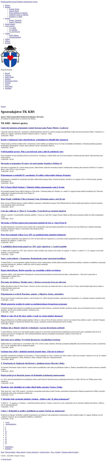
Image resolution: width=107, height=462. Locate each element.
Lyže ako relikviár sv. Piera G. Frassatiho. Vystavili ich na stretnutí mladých (33, 211)
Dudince (8, 79)
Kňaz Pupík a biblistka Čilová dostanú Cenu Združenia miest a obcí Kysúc (33, 199)
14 (6, 439)
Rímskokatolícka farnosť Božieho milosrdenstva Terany (19, 2)
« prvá (7, 422)
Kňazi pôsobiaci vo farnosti (18, 13)
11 (6, 433)
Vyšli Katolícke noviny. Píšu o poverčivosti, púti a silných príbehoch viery (32, 152)
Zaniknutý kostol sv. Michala (18, 15)
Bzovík (7, 73)
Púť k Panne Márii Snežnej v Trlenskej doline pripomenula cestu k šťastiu (32, 187)
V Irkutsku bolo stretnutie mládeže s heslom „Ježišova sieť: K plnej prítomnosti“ (35, 399)
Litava (7, 85)
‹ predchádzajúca (10, 424)
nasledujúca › (9, 447)
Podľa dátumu (14, 35)
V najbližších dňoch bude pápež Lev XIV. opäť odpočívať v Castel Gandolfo (34, 246)
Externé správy (45, 452)
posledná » (8, 449)
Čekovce (8, 75)
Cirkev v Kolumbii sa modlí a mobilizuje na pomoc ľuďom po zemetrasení (33, 411)
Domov (3, 106)
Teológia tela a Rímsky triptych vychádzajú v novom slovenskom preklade (33, 328)
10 (6, 432)
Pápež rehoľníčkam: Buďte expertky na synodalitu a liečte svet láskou (31, 270)
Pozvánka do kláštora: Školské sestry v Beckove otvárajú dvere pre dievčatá (33, 282)
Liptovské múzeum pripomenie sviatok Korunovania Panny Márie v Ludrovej (34, 128)
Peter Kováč (7, 459)
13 (6, 437)
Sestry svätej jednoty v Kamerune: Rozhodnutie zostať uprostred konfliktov (33, 258)
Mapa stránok (20, 452)
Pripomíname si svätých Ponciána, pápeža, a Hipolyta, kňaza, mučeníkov (32, 294)
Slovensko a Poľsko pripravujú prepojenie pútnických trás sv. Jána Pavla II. (34, 223)
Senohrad (8, 88)
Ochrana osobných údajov (70, 452)
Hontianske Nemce (11, 81)
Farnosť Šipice (14, 11)
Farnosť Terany (14, 9)
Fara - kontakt (55, 452)
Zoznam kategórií (15, 37)
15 (6, 441)
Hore (2, 452)
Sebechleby (9, 86)
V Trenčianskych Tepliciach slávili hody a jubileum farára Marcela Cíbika (32, 363)
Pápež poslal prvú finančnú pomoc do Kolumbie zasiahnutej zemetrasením (33, 375)
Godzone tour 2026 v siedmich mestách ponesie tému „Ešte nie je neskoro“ (32, 351)
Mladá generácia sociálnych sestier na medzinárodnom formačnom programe (34, 304)
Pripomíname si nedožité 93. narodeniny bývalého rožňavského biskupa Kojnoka (36, 175)
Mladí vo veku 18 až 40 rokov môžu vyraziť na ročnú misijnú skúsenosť (32, 316)
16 (6, 443)
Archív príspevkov (32, 452)
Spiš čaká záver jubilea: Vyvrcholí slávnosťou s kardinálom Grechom (30, 340)
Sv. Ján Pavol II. (14, 32)
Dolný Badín (9, 77)
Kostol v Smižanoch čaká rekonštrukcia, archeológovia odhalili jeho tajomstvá (34, 140)
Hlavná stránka (10, 452)
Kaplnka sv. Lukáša (15, 16)
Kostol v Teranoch (15, 20)
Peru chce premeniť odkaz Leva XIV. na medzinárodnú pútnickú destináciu (33, 235)
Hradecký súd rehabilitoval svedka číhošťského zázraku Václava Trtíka (31, 387)
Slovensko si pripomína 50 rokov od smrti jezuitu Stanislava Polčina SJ (31, 163)
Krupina (7, 83)
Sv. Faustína (13, 30)
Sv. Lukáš (12, 28)
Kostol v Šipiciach (15, 22)
